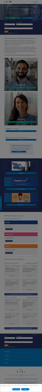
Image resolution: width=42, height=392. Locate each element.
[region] (21, 388)
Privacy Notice (25, 385)
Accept (25, 389)
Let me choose (16, 389)
